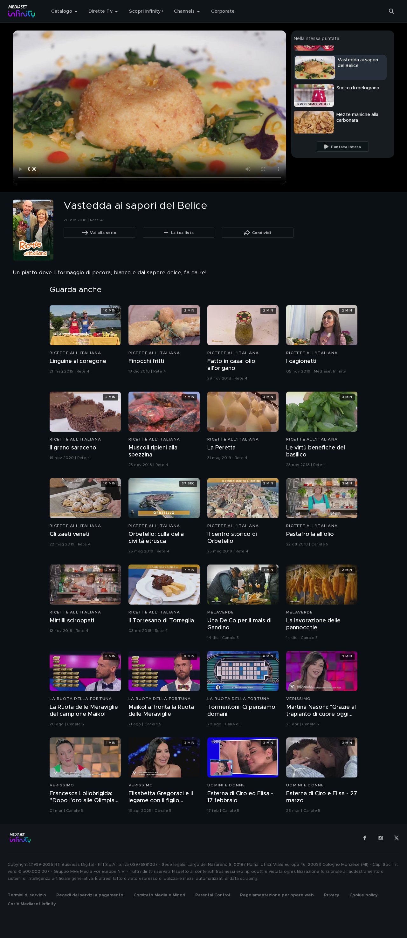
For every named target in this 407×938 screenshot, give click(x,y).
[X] (396, 838)
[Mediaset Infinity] (22, 11)
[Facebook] (365, 838)
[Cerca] (392, 11)
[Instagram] (380, 838)
